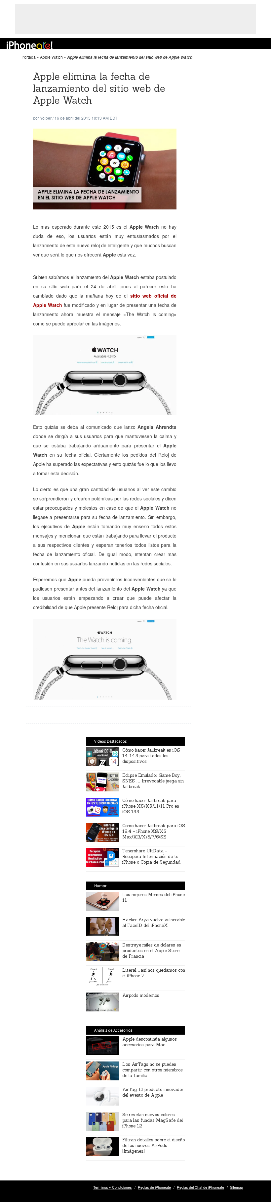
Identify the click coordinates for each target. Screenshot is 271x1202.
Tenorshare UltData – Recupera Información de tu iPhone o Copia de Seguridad (151, 856)
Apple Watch (51, 57)
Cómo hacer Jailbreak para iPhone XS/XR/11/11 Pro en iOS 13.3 (150, 806)
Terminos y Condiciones (112, 1187)
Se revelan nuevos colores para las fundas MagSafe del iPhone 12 (152, 1120)
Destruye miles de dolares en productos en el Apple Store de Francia (151, 950)
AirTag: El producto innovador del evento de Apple (152, 1092)
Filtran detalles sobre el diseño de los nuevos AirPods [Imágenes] (153, 1145)
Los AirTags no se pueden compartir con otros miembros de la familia (152, 1069)
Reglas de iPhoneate (154, 1187)
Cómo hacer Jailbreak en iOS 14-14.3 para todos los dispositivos (151, 755)
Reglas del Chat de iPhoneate (200, 1187)
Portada (28, 57)
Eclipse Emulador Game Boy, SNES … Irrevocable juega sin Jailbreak (153, 781)
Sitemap (236, 1187)
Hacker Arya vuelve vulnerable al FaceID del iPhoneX (153, 922)
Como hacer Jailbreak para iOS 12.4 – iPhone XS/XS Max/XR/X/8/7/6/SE (153, 831)
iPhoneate (30, 45)
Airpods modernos (140, 995)
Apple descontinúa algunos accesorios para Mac (149, 1042)
